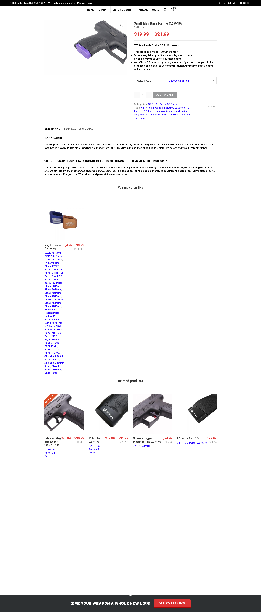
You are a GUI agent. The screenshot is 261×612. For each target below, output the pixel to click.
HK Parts (57, 319)
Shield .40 (50, 356)
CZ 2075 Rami (52, 252)
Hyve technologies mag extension (168, 111)
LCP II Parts (51, 322)
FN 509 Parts (52, 262)
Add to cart (165, 94)
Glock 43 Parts (52, 296)
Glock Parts (51, 309)
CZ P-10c (146, 107)
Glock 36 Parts (52, 289)
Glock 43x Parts (53, 299)
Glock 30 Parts (52, 286)
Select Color (144, 81)
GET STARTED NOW (172, 603)
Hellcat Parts (51, 312)
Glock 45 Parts (52, 302)
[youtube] (234, 3)
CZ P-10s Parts (53, 259)
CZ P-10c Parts (157, 104)
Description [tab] (52, 129)
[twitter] (225, 3)
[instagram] (230, 3)
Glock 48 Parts (52, 306)
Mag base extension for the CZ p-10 (155, 114)
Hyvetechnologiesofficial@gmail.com (71, 3)
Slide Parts (50, 372)
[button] (121, 25)
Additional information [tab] (78, 129)
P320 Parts (50, 346)
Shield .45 (50, 362)
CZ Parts (172, 104)
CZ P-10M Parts (186, 442)
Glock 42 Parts (52, 292)
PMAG (55, 352)
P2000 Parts (51, 342)
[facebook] (220, 3)
